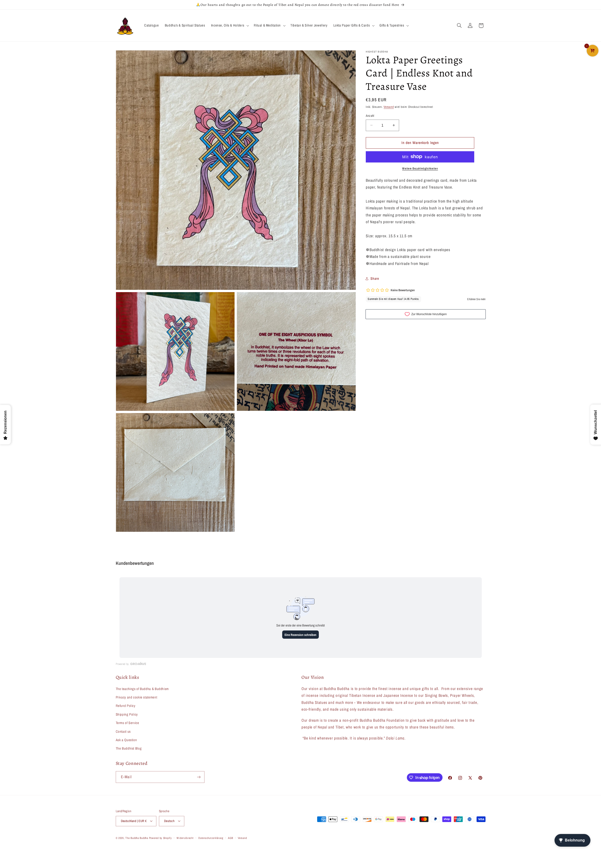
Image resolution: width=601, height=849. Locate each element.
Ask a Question (126, 740)
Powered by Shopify (160, 838)
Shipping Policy (127, 714)
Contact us (123, 731)
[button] (229, 25)
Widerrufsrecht (185, 838)
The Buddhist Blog (129, 748)
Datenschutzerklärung (210, 838)
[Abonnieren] (198, 777)
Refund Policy (125, 705)
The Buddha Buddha (137, 838)
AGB (230, 838)
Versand (389, 107)
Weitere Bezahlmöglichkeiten (420, 168)
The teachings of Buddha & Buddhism (142, 689)
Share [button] (374, 278)
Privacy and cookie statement (136, 697)
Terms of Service (127, 723)
